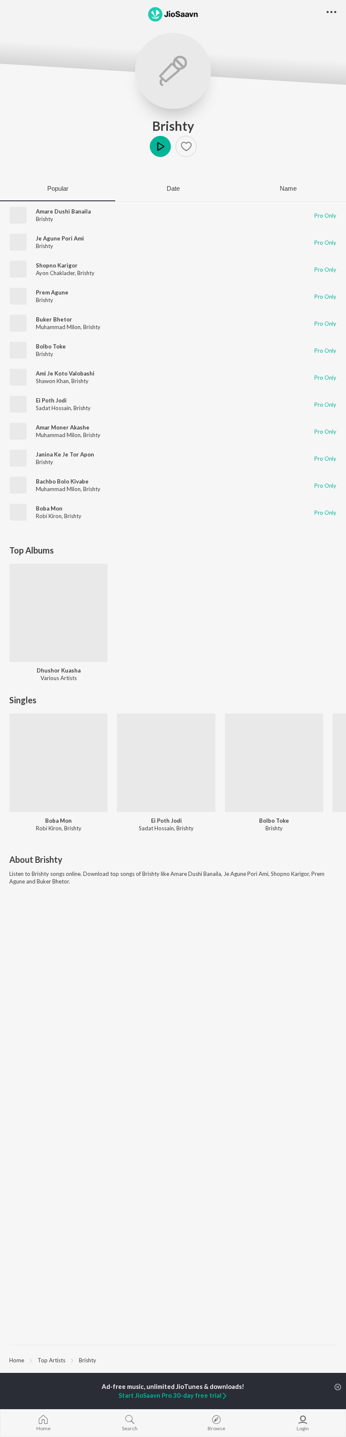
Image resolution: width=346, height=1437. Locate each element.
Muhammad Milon (58, 327)
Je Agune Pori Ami (60, 238)
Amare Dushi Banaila (63, 211)
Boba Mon (49, 508)
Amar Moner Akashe (62, 427)
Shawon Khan (52, 381)
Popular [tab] (57, 188)
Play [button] (160, 146)
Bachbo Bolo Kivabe (62, 481)
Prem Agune (52, 292)
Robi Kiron (49, 516)
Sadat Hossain (53, 408)
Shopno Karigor (57, 265)
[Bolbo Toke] (274, 762)
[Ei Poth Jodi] (166, 762)
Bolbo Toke (51, 346)
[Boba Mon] (58, 762)
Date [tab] (173, 188)
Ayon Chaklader (55, 273)
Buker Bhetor (54, 319)
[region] (173, 1359)
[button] (186, 146)
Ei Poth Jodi (51, 400)
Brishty (173, 125)
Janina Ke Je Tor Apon (65, 454)
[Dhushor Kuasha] (58, 613)
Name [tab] (288, 188)
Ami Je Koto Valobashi (65, 373)
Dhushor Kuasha (59, 670)
